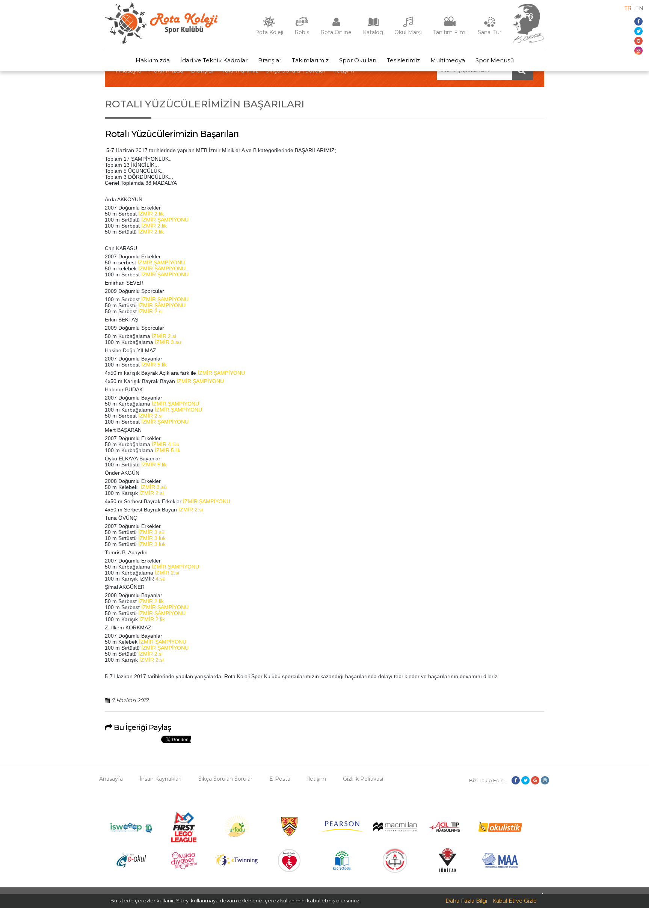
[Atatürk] (528, 41)
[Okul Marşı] (408, 25)
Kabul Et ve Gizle (514, 900)
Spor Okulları (357, 60)
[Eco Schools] (342, 867)
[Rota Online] (336, 25)
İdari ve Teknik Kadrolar (214, 60)
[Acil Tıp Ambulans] (447, 830)
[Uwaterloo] (289, 834)
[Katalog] (373, 25)
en (639, 8)
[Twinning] (236, 864)
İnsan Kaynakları (160, 778)
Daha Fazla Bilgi (466, 900)
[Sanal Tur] (489, 25)
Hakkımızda (153, 60)
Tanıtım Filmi (449, 32)
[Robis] (302, 24)
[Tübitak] (447, 870)
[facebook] (638, 21)
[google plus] (638, 41)
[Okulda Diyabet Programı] (184, 867)
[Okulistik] (500, 830)
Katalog (373, 32)
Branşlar (269, 60)
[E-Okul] (131, 866)
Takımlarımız (310, 60)
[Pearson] (342, 830)
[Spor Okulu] (161, 42)
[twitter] (638, 31)
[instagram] (638, 51)
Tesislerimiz (403, 60)
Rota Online (336, 32)
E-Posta (279, 778)
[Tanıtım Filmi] (450, 25)
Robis (301, 32)
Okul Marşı (408, 32)
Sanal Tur (489, 32)
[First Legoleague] (183, 840)
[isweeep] (131, 833)
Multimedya (447, 60)
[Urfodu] (236, 840)
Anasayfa (111, 778)
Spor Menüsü (494, 60)
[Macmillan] (395, 829)
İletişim (316, 778)
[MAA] (500, 866)
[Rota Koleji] (269, 25)
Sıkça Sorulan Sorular (225, 778)
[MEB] (395, 870)
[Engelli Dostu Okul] (289, 870)
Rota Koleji (269, 32)
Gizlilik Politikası (363, 778)
